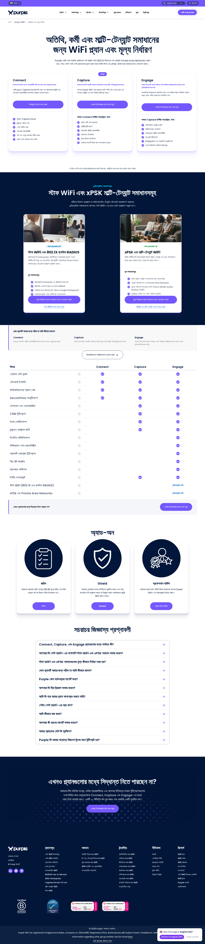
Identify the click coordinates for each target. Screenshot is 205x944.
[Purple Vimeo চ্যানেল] (21, 871)
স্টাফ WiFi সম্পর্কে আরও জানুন (54, 306)
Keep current (192, 936)
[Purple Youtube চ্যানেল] (16, 871)
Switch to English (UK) (171, 936)
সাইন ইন (194, 3)
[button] (63, 12)
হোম (9, 22)
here (130, 936)
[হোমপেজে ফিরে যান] (19, 12)
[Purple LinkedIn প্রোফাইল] (10, 871)
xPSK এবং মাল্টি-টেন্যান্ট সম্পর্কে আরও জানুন (150, 306)
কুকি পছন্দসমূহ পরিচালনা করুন (102, 940)
